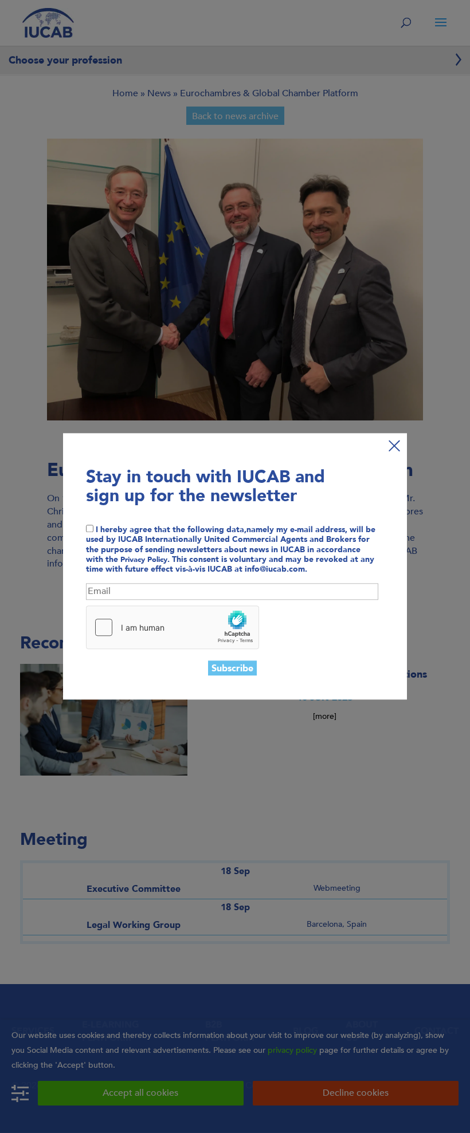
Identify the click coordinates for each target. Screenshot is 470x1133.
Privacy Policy (143, 559)
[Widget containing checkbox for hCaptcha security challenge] (172, 627)
